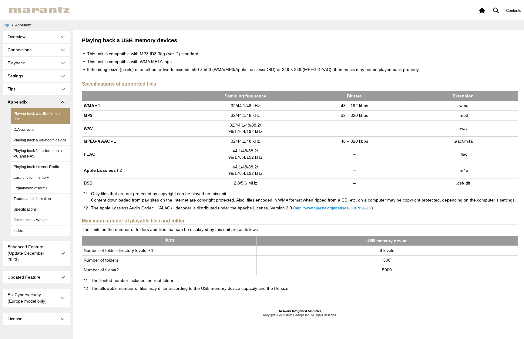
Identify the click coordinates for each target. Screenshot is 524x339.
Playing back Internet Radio (36, 167)
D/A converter (25, 129)
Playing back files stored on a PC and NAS (38, 153)
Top (6, 25)
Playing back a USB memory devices (37, 116)
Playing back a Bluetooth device (40, 140)
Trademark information (32, 199)
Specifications (25, 209)
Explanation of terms (30, 188)
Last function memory (31, 177)
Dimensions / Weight (31, 220)
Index (18, 231)
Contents (513, 10)
